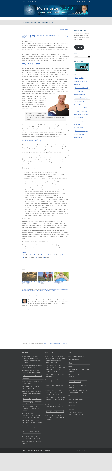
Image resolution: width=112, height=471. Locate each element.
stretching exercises (40, 290)
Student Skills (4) (80, 127)
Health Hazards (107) (81, 108)
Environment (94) (80, 94)
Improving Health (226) (81, 114)
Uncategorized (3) (80, 134)
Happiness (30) (79, 104)
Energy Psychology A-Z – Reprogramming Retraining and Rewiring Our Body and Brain (31, 415)
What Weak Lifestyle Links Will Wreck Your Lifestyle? (31, 387)
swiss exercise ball (47, 290)
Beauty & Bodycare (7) (81, 81)
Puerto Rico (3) (79, 124)
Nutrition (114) (79, 118)
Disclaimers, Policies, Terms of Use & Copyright (79, 370)
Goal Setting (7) (79, 101)
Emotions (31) (79, 91)
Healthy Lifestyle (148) (81, 111)
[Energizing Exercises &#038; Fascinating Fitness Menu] (45, 276)
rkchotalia (49, 410)
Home (71, 396)
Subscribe (79, 47)
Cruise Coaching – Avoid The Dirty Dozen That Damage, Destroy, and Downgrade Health (32, 401)
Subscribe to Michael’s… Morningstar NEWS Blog (76, 413)
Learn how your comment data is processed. (55, 344)
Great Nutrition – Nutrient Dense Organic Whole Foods (78, 381)
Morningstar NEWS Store (76, 399)
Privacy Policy (73, 402)
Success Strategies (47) (81, 131)
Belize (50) (78, 84)
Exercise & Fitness (45, 289)
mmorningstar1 (50, 390)
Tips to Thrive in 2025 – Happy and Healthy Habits (32, 442)
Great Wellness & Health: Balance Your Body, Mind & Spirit (78, 391)
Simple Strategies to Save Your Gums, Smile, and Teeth (31, 427)
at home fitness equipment (61, 289)
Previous (61, 29)
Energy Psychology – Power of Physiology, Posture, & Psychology (32, 421)
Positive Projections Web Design (45, 450)
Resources (72, 406)
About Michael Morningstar (76, 356)
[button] (54, 18)
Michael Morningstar (26, 289)
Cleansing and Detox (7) (81, 88)
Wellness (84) (78, 137)
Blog (70, 363)
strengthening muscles (32, 290)
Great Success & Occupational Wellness (77, 386)
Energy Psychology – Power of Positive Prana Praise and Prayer (32, 432)
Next (66, 29)
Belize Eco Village (74, 359)
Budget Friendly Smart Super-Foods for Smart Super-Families (32, 371)
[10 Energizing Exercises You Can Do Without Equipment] (29, 276)
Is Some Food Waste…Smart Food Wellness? (32, 377)
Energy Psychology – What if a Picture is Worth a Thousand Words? (31, 408)
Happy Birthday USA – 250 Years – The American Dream (32, 366)
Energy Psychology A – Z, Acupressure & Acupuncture (55, 417)
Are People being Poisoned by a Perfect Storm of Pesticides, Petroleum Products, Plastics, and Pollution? (32, 359)
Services (71, 409)
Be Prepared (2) (79, 78)
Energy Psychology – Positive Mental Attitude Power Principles (32, 437)
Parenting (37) (79, 121)
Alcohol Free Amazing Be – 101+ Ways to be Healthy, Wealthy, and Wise (32, 393)
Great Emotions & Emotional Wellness (77, 376)
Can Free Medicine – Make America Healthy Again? (32, 382)
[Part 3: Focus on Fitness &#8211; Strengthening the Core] (61, 276)
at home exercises (54, 289)
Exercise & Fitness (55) (81, 98)
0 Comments (53, 290)
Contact (71, 366)
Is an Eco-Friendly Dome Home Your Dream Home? (55, 399)
